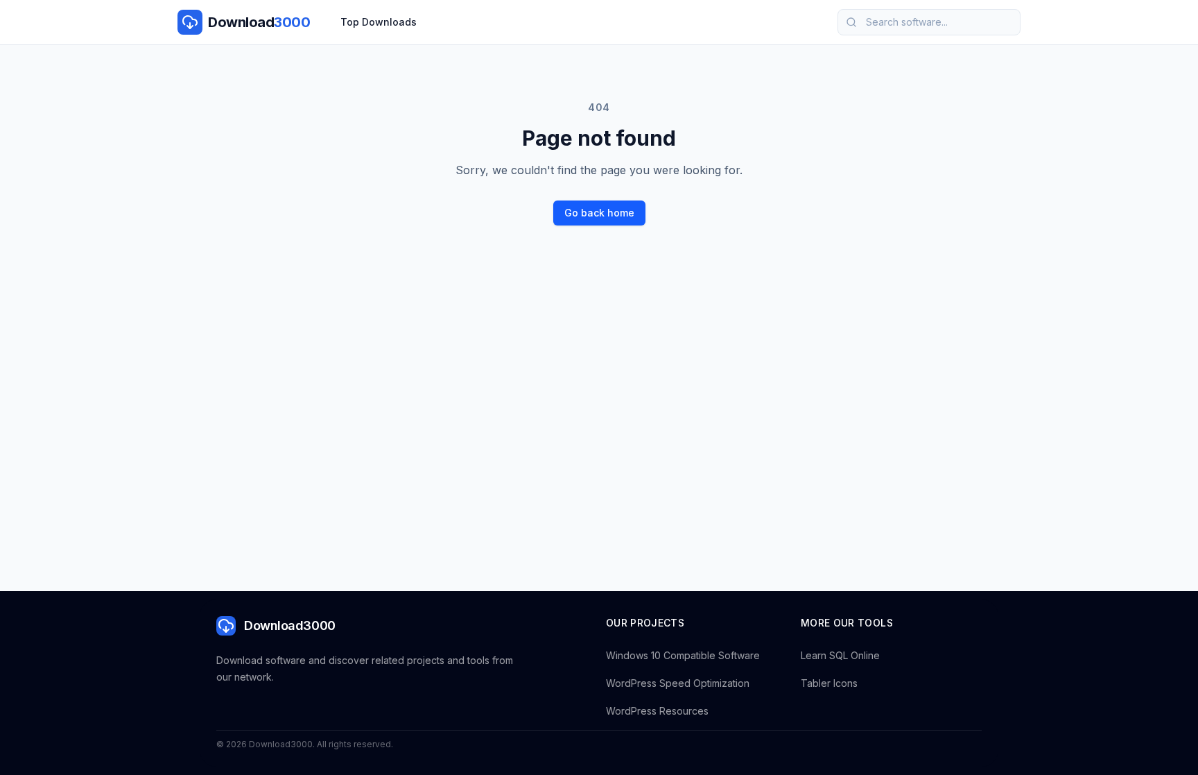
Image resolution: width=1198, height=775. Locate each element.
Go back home (599, 213)
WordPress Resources (657, 711)
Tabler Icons (829, 683)
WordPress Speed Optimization (677, 683)
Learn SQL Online (840, 655)
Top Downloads (378, 22)
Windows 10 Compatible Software (683, 655)
